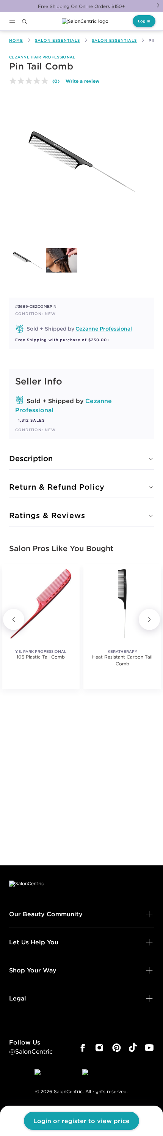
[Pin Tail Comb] (27, 260)
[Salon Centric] (85, 21)
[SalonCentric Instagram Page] (99, 1048)
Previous (13, 619)
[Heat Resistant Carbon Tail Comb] (122, 603)
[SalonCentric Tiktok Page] (133, 1048)
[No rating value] (30, 81)
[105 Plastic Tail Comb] (41, 603)
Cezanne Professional (103, 328)
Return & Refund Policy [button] (57, 487)
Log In (144, 21)
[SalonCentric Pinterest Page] (116, 1048)
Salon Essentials (57, 40)
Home (16, 40)
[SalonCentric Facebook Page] (82, 1048)
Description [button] (31, 458)
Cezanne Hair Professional (42, 57)
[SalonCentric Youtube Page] (149, 1048)
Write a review (82, 81)
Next (158, 5)
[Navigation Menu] (12, 21)
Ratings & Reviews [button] (47, 515)
